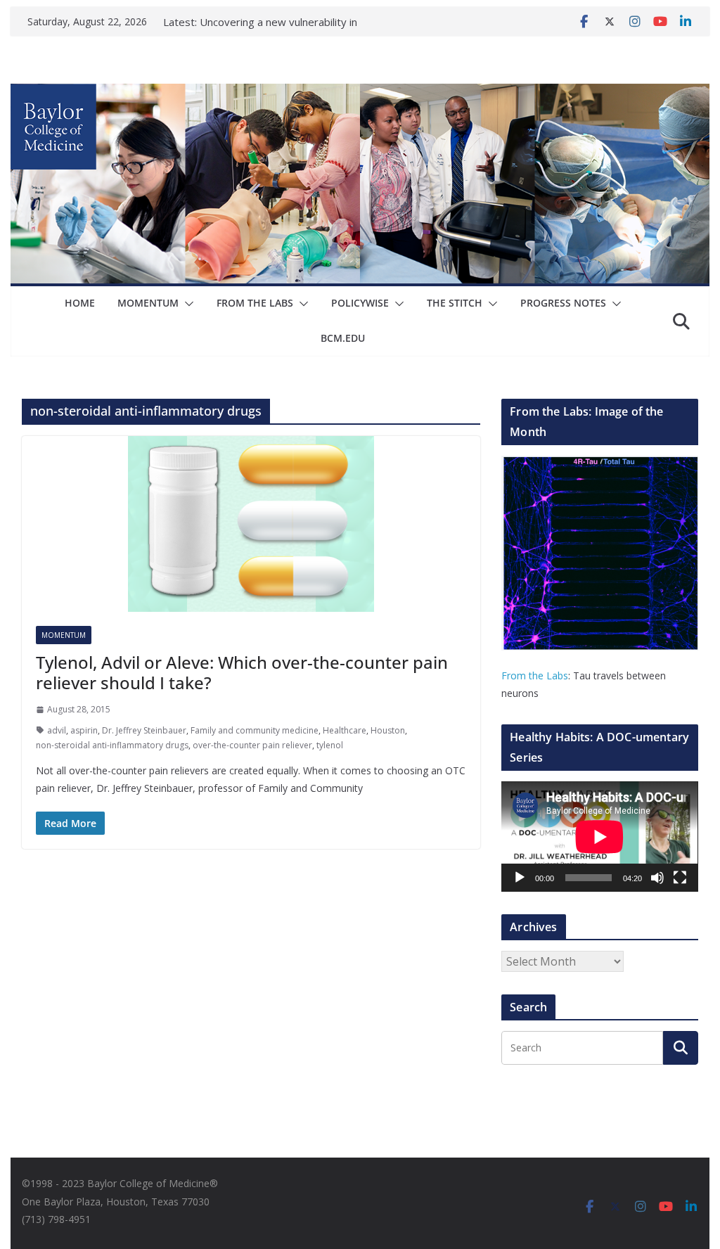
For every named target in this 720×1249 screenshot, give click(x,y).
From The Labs (255, 302)
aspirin (84, 730)
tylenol (329, 745)
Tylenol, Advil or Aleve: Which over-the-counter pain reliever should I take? (242, 672)
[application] (599, 836)
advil (56, 730)
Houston (388, 730)
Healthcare (344, 730)
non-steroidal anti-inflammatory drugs (112, 745)
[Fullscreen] (680, 878)
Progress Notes (563, 302)
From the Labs (534, 675)
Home (80, 302)
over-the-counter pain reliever (252, 745)
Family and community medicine (255, 730)
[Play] (520, 878)
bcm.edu (343, 338)
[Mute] (657, 878)
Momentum (148, 302)
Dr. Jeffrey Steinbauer (144, 730)
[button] (186, 303)
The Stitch (454, 302)
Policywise (360, 302)
